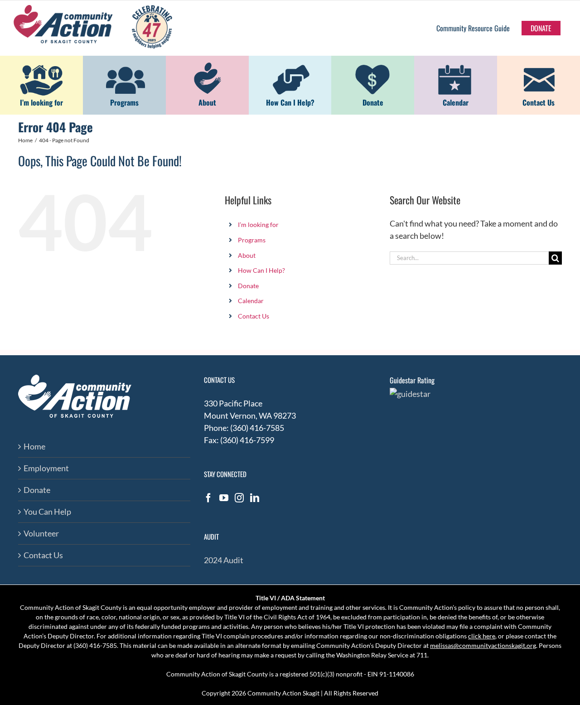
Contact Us (253, 316)
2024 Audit (223, 560)
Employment (46, 468)
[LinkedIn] (254, 497)
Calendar (251, 300)
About (247, 255)
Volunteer (41, 533)
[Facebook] (208, 497)
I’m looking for (258, 224)
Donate (248, 286)
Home (34, 446)
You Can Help (47, 512)
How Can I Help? (261, 270)
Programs (252, 240)
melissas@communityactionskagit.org (483, 645)
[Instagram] (239, 497)
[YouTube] (223, 497)
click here (481, 636)
